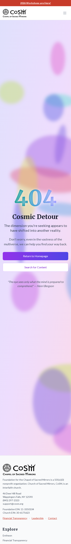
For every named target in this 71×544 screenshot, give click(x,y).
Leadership (38, 518)
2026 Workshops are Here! (35, 3)
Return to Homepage (35, 256)
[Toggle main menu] (64, 13)
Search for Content (35, 267)
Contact (52, 518)
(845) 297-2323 (11, 500)
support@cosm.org (13, 503)
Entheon (7, 535)
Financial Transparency (15, 518)
